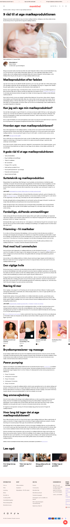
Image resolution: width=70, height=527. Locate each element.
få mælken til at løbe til (49, 91)
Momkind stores (7, 505)
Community (36, 487)
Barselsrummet (45, 441)
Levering (5, 490)
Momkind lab (36, 490)
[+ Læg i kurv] (15, 336)
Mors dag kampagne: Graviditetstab (38, 502)
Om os (5, 485)
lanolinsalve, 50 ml (56, 339)
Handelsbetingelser (8, 500)
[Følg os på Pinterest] (11, 513)
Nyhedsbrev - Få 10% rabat (22, 490)
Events (34, 485)
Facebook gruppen (37, 495)
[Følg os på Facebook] (4, 513)
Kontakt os (6, 495)
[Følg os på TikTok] (15, 513)
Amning (13, 9)
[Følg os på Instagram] (8, 513)
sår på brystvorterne (11, 195)
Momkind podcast (37, 492)
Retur (4, 492)
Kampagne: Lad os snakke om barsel (40, 498)
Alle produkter (20, 485)
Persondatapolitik (7, 502)
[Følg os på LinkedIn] (18, 513)
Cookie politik (6, 497)
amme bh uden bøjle (41, 339)
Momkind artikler (7, 9)
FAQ (4, 487)
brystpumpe (47, 366)
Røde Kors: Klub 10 (37, 505)
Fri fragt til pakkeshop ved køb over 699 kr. (50, 1)
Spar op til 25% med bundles (25, 1)
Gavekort (18, 487)
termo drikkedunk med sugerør (12, 314)
